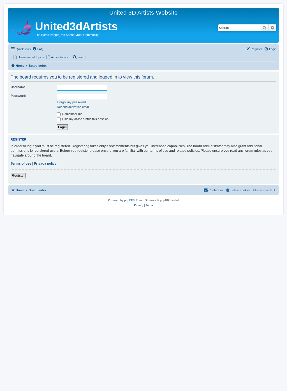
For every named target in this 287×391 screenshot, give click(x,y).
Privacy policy (45, 163)
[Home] (22, 27)
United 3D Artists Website (143, 12)
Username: (19, 87)
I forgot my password (71, 102)
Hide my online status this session (84, 119)
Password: (18, 95)
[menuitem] (37, 49)
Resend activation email (73, 107)
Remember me (71, 114)
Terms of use (21, 163)
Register (18, 176)
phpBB (128, 200)
